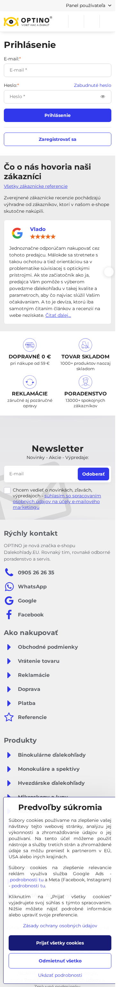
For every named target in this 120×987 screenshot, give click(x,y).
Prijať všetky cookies (60, 943)
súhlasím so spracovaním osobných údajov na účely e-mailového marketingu (57, 501)
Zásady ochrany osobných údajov (60, 926)
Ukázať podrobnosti (60, 975)
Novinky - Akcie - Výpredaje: (58, 457)
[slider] (43, 236)
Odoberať (93, 474)
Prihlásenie (57, 115)
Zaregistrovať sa (57, 139)
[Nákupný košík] (92, 21)
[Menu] (107, 21)
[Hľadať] (76, 21)
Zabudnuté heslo (92, 85)
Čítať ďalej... (58, 315)
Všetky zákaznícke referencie (36, 186)
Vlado (37, 229)
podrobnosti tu (27, 880)
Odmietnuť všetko (60, 961)
